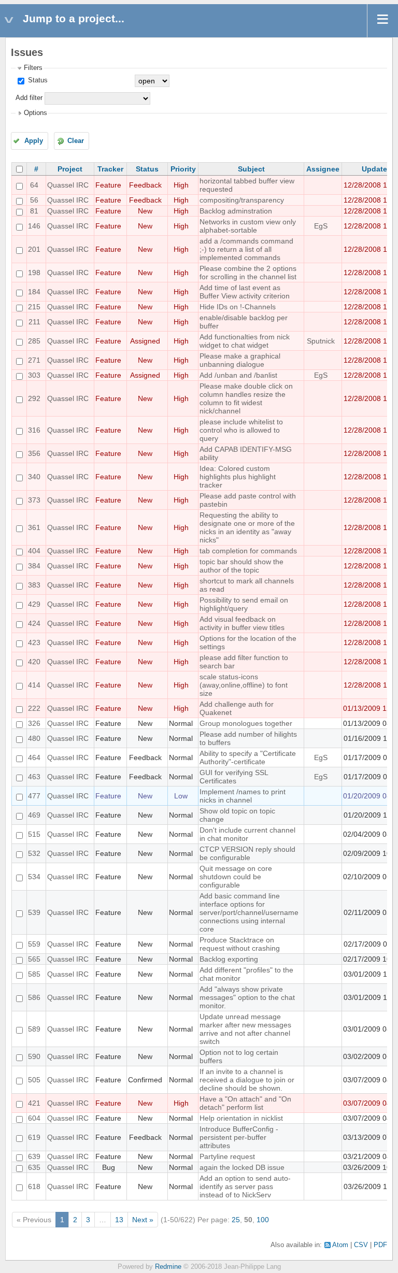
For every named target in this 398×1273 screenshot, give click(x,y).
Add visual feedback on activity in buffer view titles (242, 623)
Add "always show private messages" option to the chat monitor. (247, 997)
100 (263, 1219)
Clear (75, 141)
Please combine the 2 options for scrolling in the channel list (248, 272)
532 (34, 853)
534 (34, 876)
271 (34, 360)
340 (34, 477)
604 (34, 1118)
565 (34, 959)
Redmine (168, 1266)
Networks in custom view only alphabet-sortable (248, 226)
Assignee (322, 169)
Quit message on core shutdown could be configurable (236, 876)
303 (34, 375)
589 (34, 1029)
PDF (380, 1245)
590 (34, 1056)
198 (34, 272)
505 (34, 1080)
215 (34, 307)
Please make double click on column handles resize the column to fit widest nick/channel (246, 398)
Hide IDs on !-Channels (238, 307)
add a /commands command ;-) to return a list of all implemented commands (246, 249)
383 (34, 585)
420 (34, 661)
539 (34, 912)
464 (34, 757)
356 (34, 453)
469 (34, 815)
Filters (33, 67)
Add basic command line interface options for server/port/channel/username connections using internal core (249, 912)
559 (34, 944)
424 (34, 623)
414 (34, 685)
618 (34, 1186)
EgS (321, 226)
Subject (251, 169)
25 (236, 1219)
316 (34, 430)
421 (34, 1103)
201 (34, 249)
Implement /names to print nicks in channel (243, 796)
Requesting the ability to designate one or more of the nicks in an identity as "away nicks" (247, 527)
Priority (183, 169)
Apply (33, 141)
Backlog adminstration (236, 211)
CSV (361, 1245)
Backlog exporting (229, 959)
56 (34, 200)
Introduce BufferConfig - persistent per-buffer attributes (239, 1137)
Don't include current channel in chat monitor (247, 834)
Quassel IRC (68, 185)
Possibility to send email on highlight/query (244, 604)
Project (70, 169)
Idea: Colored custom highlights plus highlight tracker (238, 476)
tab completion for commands (248, 551)
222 (34, 708)
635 (34, 1167)
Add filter (29, 98)
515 (34, 834)
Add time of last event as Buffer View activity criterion (245, 291)
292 (34, 398)
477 (34, 796)
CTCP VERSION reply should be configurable (247, 853)
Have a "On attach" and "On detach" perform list (245, 1103)
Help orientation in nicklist (241, 1118)
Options (35, 113)
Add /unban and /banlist (238, 375)
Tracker (110, 169)
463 (34, 777)
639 (34, 1156)
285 (34, 341)
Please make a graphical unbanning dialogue (240, 360)
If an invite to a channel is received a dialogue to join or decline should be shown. (247, 1079)
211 (34, 322)
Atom (340, 1245)
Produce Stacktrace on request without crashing (240, 944)
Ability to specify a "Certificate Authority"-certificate (248, 757)
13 (119, 1219)
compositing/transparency (242, 200)
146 (34, 226)
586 (34, 997)
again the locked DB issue (242, 1167)
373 (34, 500)
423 (34, 642)
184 (34, 292)
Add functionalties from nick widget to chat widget (245, 341)
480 (34, 738)
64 (34, 185)
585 (34, 974)
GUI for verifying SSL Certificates (234, 776)
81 (34, 211)
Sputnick (321, 341)
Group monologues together (246, 723)
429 (34, 604)
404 (34, 551)
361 (34, 527)
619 (34, 1137)
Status (37, 80)
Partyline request (227, 1156)
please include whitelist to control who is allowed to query (241, 430)
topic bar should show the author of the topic (241, 565)
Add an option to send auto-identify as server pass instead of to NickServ (245, 1186)
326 (34, 723)
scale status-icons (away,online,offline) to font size (244, 685)
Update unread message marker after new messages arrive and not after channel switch (245, 1029)
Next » (142, 1219)
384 (34, 566)
